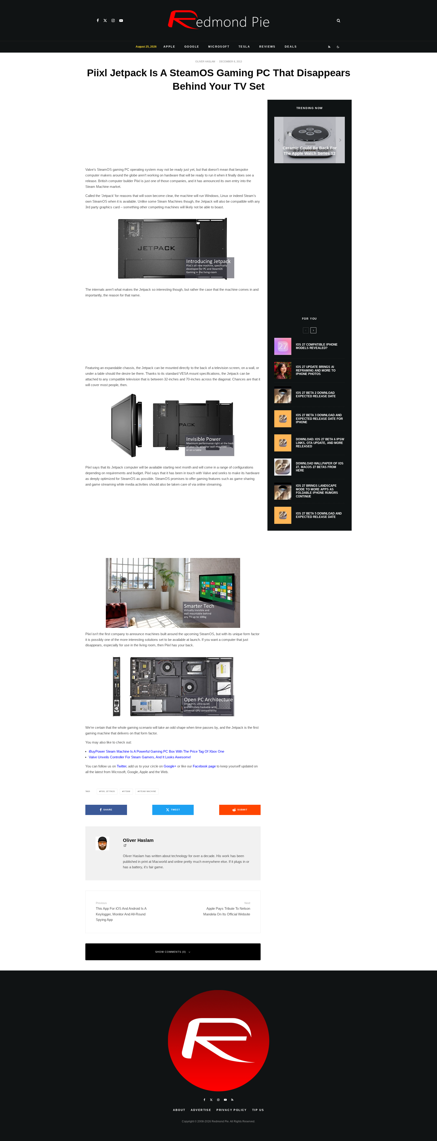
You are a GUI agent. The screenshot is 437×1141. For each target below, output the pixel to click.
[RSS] (329, 47)
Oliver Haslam (205, 61)
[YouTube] (121, 20)
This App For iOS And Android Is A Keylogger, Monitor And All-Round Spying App (121, 912)
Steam (126, 791)
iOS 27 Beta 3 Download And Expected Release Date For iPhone (319, 418)
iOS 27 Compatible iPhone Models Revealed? (317, 346)
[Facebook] (97, 20)
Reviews (267, 46)
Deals (291, 46)
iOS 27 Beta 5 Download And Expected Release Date (319, 515)
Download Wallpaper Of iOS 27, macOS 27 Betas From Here (319, 467)
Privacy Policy (231, 1110)
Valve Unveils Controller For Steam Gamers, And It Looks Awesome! (140, 757)
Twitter (121, 766)
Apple (169, 46)
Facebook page (204, 766)
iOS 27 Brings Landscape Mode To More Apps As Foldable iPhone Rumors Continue (317, 491)
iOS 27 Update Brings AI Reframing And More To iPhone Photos (315, 370)
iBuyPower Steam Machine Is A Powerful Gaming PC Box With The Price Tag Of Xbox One (156, 751)
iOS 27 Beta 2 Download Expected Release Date (316, 394)
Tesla (244, 46)
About (179, 1110)
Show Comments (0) (170, 951)
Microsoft (218, 46)
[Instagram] (113, 20)
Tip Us (258, 1110)
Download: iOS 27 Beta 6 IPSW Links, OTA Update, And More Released (320, 443)
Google (191, 46)
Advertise (201, 1110)
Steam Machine (147, 791)
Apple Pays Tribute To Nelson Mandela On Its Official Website (226, 909)
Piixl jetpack (107, 791)
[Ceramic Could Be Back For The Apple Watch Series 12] (309, 140)
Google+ (170, 766)
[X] (105, 20)
